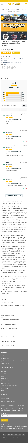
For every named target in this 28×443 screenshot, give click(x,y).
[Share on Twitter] (7, 67)
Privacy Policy (4, 378)
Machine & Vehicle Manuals (13, 9)
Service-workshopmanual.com (14, 119)
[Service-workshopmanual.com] (6, 119)
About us (3, 371)
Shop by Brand (5, 398)
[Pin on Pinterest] (12, 67)
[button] (2, 4)
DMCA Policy (4, 388)
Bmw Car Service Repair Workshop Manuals (12, 62)
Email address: (4, 413)
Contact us (4, 373)
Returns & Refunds (5, 383)
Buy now (15, 52)
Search (24, 105)
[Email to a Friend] (9, 67)
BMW (5, 64)
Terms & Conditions (6, 381)
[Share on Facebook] (5, 67)
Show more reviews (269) (14, 195)
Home (3, 9)
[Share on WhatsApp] (2, 67)
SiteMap (3, 390)
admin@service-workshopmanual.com (15, 0)
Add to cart (6, 52)
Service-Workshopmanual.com (20, 437)
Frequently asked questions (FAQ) (9, 385)
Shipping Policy (5, 376)
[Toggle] (26, 401)
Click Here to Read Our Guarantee (14, 428)
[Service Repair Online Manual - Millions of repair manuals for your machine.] (14, 4)
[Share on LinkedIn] (14, 67)
